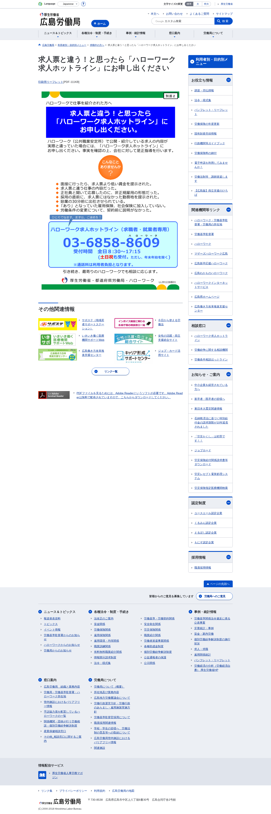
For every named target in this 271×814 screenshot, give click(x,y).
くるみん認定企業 (205, 522)
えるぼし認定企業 (205, 532)
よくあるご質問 (199, 13)
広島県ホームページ (206, 296)
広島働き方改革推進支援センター (211, 308)
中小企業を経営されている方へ (211, 387)
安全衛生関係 (152, 624)
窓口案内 (50, 680)
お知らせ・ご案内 (205, 375)
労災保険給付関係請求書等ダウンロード (211, 462)
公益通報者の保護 (155, 657)
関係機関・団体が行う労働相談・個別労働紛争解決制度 (62, 723)
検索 (225, 21)
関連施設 (99, 747)
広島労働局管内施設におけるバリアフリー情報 (112, 740)
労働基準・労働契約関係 (159, 618)
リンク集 (46, 790)
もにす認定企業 (204, 542)
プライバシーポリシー (73, 790)
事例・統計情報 (205, 611)
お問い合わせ (174, 13)
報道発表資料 (52, 618)
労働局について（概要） (109, 686)
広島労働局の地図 (123, 790)
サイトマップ (224, 13)
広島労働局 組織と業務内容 (62, 686)
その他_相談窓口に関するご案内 (63, 738)
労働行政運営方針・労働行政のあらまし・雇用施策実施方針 (112, 707)
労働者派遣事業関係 (156, 640)
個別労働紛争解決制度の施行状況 (212, 641)
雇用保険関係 (102, 635)
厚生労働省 (227, 4)
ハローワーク (202, 243)
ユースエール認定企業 (208, 513)
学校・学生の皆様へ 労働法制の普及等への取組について (112, 730)
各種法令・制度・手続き (111, 611)
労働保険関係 (102, 629)
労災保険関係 (152, 629)
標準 (189, 4)
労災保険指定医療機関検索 (211, 487)
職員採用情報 (202, 567)
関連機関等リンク (205, 210)
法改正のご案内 (103, 618)
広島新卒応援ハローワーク (211, 263)
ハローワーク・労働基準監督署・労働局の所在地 (211, 222)
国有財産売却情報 (205, 133)
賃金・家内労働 (204, 633)
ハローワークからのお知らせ (62, 644)
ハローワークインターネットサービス (211, 285)
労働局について (105, 680)
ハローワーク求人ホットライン (211, 338)
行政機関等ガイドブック (209, 143)
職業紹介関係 (152, 635)
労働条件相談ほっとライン (211, 359)
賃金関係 (99, 624)
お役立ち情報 (202, 80)
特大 (206, 4)
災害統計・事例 (204, 628)
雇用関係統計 (202, 654)
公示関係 (149, 663)
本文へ (155, 13)
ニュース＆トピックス (60, 611)
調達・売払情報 (204, 90)
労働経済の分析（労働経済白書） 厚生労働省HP (212, 668)
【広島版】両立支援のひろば (211, 192)
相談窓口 (198, 326)
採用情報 (198, 557)
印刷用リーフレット (50, 81)
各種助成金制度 (153, 646)
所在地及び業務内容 (106, 692)
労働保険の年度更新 (206, 123)
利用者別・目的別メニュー (212, 61)
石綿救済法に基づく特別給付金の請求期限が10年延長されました (211, 422)
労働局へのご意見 (214, 596)
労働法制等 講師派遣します (211, 178)
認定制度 (198, 503)
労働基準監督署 (204, 234)
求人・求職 (201, 649)
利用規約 (99, 790)
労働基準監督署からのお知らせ (62, 637)
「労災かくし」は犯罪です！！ (209, 438)
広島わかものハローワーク (211, 273)
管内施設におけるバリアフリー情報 (62, 704)
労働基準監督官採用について (112, 717)
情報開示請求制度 (105, 657)
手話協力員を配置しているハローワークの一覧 (62, 713)
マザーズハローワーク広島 (211, 253)
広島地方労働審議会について (112, 697)
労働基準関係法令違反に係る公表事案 (212, 620)
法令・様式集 (202, 100)
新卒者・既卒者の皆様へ (209, 398)
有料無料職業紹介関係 (108, 651)
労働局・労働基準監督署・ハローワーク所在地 (62, 694)
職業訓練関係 (102, 646)
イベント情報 (52, 629)
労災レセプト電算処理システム (211, 476)
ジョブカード (202, 450)
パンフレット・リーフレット (211, 112)
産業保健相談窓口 (55, 731)
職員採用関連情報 (105, 722)
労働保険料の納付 (205, 153)
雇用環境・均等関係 (106, 640)
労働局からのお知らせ (58, 650)
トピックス (51, 624)
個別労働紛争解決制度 (158, 651)
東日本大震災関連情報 (208, 408)
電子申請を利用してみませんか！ (211, 165)
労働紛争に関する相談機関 (211, 349)
